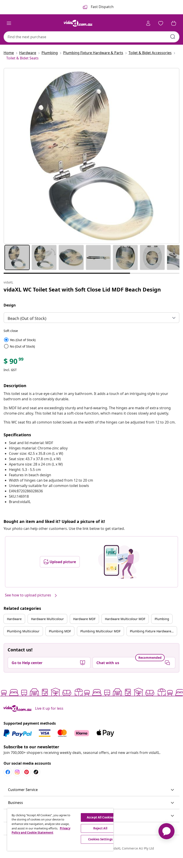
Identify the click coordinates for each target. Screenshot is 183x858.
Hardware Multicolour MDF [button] (125, 619)
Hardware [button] (14, 619)
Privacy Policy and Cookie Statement (41, 830)
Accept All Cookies (100, 817)
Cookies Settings (100, 839)
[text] (14, 362)
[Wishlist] (160, 23)
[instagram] (17, 772)
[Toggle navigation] (9, 23)
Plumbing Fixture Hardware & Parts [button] (153, 631)
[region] (60, 829)
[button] (91, 789)
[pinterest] (26, 772)
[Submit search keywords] (172, 36)
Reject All (100, 828)
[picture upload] (118, 562)
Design (10, 305)
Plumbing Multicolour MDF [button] (100, 631)
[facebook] (8, 772)
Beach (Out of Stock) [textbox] (27, 318)
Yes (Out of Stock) (19, 340)
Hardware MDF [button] (84, 619)
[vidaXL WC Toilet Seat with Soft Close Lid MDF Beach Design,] (91, 155)
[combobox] (91, 36)
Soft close (11, 331)
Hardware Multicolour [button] (47, 619)
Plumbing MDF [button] (60, 631)
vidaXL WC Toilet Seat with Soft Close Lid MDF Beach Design (82, 289)
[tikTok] (36, 772)
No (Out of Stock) (19, 346)
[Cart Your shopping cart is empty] (173, 23)
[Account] (148, 23)
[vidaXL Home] (78, 23)
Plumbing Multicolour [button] (23, 631)
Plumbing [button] (162, 619)
